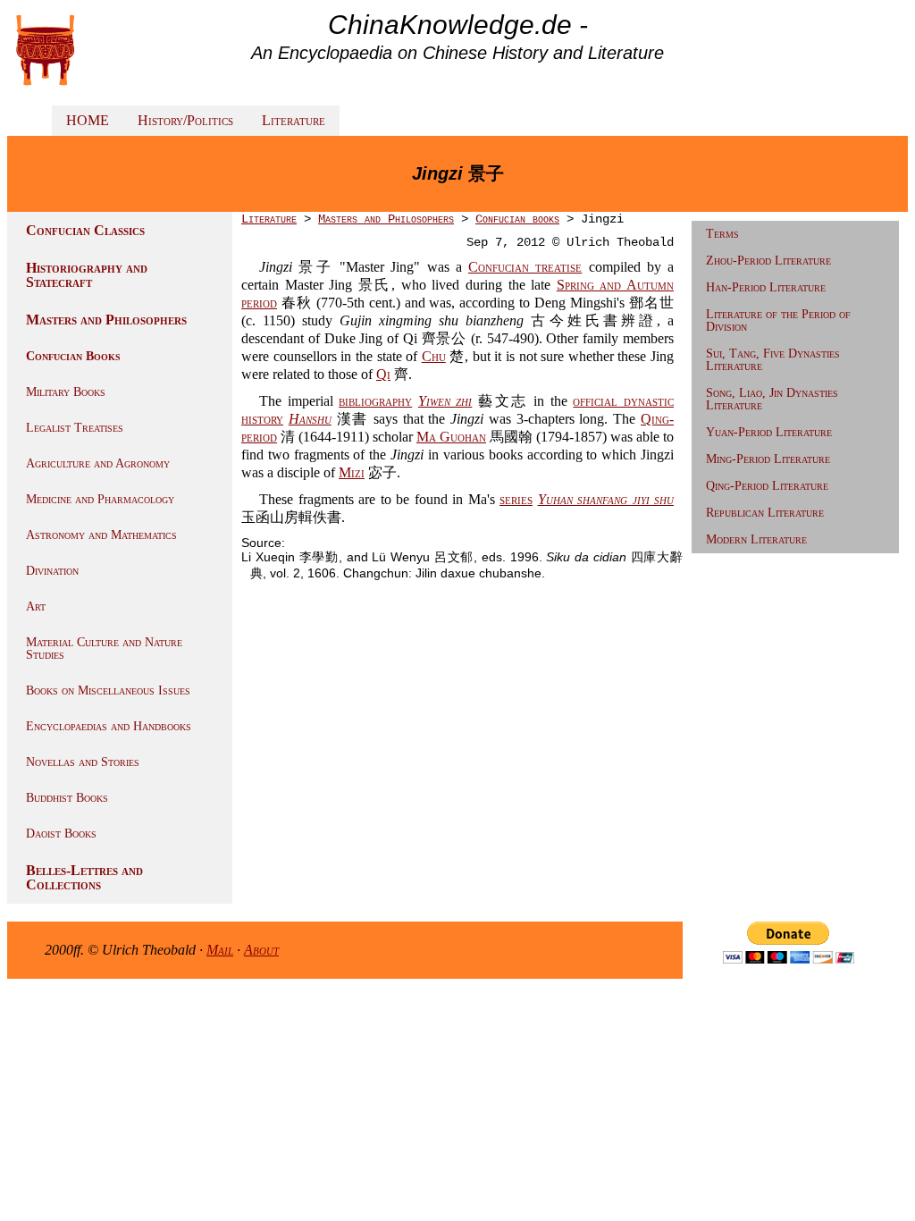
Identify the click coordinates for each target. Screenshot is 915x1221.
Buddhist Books (67, 797)
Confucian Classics (85, 230)
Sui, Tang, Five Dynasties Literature (773, 360)
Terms (722, 233)
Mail (219, 949)
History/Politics (185, 120)
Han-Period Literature (766, 287)
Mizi (352, 472)
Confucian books (517, 219)
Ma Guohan (451, 436)
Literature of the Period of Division (778, 320)
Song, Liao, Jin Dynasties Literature (772, 399)
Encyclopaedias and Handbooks (108, 726)
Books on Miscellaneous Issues (108, 690)
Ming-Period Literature (768, 459)
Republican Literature (765, 512)
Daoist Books (61, 833)
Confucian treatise (525, 266)
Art (36, 606)
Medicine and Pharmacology (100, 499)
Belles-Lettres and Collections (84, 877)
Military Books (65, 392)
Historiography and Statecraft (86, 275)
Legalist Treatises (74, 427)
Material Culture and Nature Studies (104, 648)
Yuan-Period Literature (769, 432)
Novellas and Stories (82, 762)
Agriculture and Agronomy (98, 463)
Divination (52, 570)
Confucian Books (73, 356)
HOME (87, 120)
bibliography (375, 400)
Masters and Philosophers (106, 319)
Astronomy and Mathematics (101, 535)
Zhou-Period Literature (768, 260)
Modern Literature (756, 539)
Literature (293, 120)
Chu (434, 356)
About (261, 949)
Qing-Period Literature (767, 486)
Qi (383, 374)
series (516, 499)
